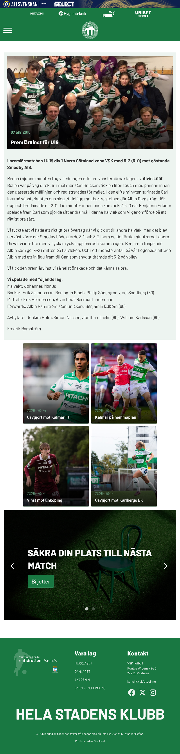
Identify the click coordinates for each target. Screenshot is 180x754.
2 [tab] (93, 609)
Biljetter (41, 581)
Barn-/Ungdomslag (90, 688)
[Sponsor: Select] (64, 5)
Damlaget (82, 671)
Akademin (82, 679)
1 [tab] (87, 609)
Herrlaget (83, 663)
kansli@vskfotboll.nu (141, 681)
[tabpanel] (90, 565)
